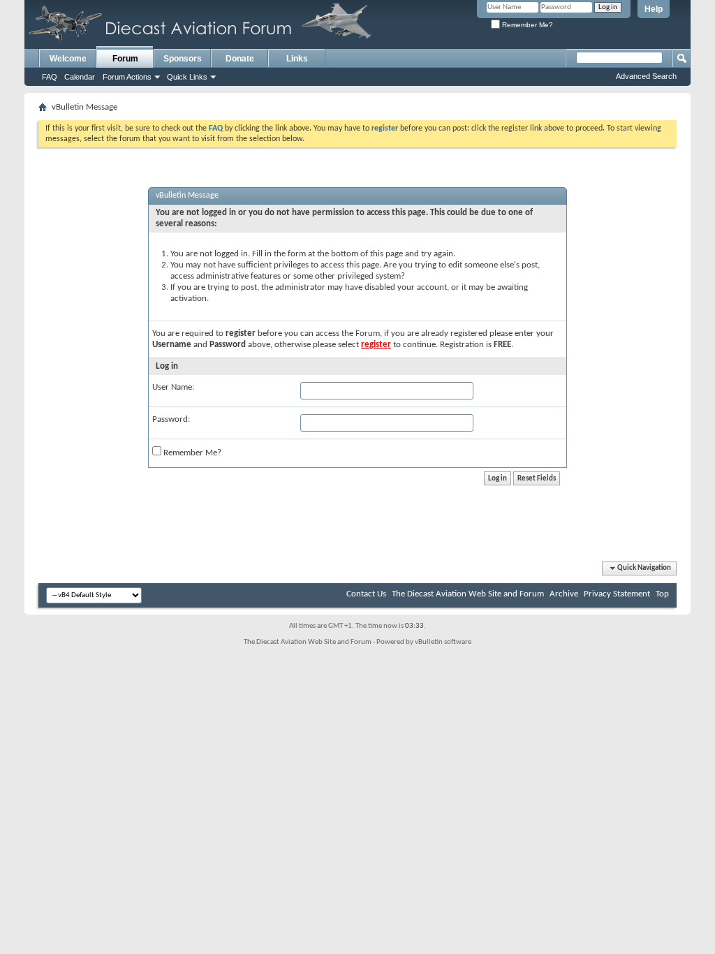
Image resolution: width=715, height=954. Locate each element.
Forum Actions (127, 77)
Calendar (79, 77)
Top (662, 594)
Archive (564, 594)
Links (297, 59)
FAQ (49, 77)
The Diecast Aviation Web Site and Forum (468, 594)
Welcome (68, 59)
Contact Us (366, 594)
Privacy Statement (617, 594)
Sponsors (182, 59)
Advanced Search (646, 76)
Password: (171, 419)
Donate (240, 59)
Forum (125, 59)
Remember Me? (526, 25)
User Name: (173, 387)
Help (653, 9)
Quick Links (187, 77)
